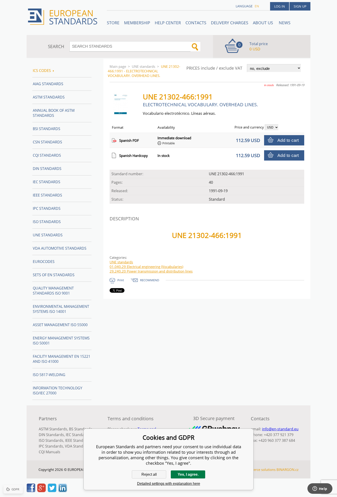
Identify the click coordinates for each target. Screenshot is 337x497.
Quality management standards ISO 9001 (53, 291)
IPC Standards (47, 208)
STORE (113, 22)
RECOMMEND (149, 280)
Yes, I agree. (188, 474)
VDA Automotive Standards (59, 248)
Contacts (195, 22)
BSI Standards (46, 128)
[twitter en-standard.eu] (52, 490)
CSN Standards (47, 142)
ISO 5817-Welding (49, 374)
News (284, 22)
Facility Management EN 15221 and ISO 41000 (61, 359)
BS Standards (80, 428)
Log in (279, 6)
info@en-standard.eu (280, 428)
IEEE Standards (47, 195)
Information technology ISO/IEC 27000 (57, 390)
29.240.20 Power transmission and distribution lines (151, 271)
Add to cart (288, 140)
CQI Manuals (49, 451)
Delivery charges (229, 22)
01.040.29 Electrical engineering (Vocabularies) (146, 266)
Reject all (149, 474)
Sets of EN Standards (54, 274)
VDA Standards (78, 446)
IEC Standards (46, 181)
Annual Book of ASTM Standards (54, 113)
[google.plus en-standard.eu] (41, 490)
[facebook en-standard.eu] (31, 490)
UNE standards (143, 66)
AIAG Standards (48, 83)
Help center (168, 22)
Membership (137, 22)
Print (120, 280)
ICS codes (42, 70)
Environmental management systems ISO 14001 (61, 309)
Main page (118, 66)
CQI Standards (47, 155)
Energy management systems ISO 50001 (61, 341)
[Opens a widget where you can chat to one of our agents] (319, 489)
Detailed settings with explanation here (168, 484)
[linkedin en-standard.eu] (62, 490)
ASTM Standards (49, 97)
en (257, 6)
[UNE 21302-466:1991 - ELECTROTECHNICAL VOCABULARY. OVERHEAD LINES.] (122, 113)
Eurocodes (44, 261)
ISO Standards (47, 221)
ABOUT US (263, 22)
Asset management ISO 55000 (60, 324)
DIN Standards (47, 168)
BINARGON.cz (287, 469)
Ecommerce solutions (259, 469)
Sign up (300, 6)
